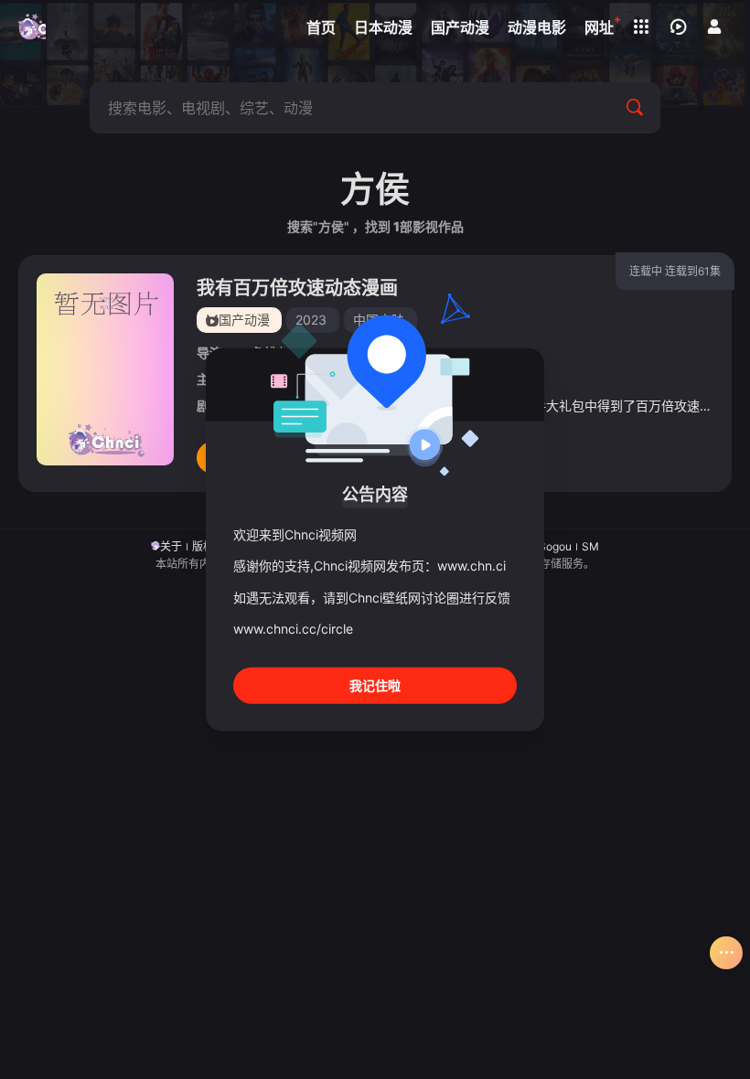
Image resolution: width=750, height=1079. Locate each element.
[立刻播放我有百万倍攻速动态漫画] (105, 369)
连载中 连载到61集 (675, 271)
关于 (171, 546)
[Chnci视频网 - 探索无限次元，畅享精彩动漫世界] (32, 27)
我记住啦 (375, 684)
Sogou (555, 546)
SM (590, 546)
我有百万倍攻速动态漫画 (297, 288)
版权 (203, 546)
